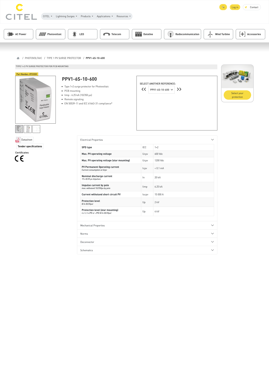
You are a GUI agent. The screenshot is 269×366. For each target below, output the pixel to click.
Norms (84, 233)
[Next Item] (179, 89)
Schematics (86, 250)
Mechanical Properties (92, 225)
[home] (18, 58)
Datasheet (26, 139)
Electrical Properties (91, 139)
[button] (223, 7)
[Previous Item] (144, 89)
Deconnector (87, 242)
